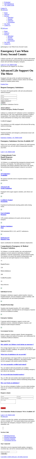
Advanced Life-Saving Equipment (6, 187)
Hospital (10, 19)
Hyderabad (7, 2)
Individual (10, 17)
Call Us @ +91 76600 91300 (9, 64)
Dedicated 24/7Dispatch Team (5, 238)
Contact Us (4, 8)
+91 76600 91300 (9, 5)
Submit (3, 102)
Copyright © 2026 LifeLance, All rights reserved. (14, 457)
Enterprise (10, 20)
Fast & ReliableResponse (5, 213)
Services (6, 16)
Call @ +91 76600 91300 (8, 152)
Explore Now (4, 84)
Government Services (10, 440)
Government (11, 22)
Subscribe (3, 453)
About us (6, 14)
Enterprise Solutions (9, 439)
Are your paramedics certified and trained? (13, 364)
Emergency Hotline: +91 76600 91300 (11, 137)
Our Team (7, 24)
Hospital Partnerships (10, 437)
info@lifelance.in (9, 3)
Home (6, 13)
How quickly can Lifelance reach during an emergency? (17, 344)
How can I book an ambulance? (10, 383)
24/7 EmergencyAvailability (5, 174)
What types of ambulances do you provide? (13, 354)
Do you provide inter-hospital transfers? (12, 374)
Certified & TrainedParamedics (6, 200)
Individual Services (9, 435)
